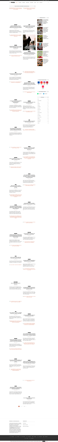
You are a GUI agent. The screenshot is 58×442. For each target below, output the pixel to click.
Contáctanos (24, 423)
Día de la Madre (43, 100)
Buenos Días (27, 2)
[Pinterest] (42, 0)
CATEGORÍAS (20, 2)
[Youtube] (43, 0)
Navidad (43, 118)
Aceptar (44, 441)
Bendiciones (43, 121)
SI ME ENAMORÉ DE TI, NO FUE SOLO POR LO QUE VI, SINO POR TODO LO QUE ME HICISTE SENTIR (29, 27)
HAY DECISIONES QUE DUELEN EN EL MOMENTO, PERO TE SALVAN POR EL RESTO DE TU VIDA (29, 288)
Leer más (47, 441)
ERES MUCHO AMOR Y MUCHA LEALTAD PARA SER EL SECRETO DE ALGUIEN (15, 186)
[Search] (48, 2)
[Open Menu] (9, 2)
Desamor (43, 103)
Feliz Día (35, 2)
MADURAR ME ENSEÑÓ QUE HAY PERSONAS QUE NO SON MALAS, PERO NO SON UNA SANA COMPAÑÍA (29, 53)
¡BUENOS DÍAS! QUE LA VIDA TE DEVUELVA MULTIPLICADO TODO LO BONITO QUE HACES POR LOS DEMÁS (16, 27)
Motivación (40, 2)
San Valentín (43, 115)
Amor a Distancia (43, 112)
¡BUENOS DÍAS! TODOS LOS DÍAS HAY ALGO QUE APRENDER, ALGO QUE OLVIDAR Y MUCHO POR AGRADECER (16, 340)
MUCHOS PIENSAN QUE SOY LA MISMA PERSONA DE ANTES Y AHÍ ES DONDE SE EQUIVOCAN (16, 47)
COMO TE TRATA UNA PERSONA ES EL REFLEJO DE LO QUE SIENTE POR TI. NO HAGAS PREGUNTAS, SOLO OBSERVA (29, 362)
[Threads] (48, 0)
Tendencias (23, 2)
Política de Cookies (25, 424)
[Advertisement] (29, 64)
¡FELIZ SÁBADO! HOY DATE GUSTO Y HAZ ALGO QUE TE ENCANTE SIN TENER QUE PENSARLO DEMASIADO (15, 129)
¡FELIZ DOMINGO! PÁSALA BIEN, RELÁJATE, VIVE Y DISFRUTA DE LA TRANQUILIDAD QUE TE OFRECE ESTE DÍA (45, 30)
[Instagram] (41, 0)
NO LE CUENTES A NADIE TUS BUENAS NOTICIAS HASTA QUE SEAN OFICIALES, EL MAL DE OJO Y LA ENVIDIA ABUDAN (29, 334)
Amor (37, 2)
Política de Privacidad (25, 426)
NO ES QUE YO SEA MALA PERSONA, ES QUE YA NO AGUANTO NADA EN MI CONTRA (15, 361)
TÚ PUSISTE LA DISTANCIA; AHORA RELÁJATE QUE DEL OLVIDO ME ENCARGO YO (29, 148)
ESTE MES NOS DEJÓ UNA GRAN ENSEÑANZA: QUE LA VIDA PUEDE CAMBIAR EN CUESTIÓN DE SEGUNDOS (29, 83)
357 (24, 406)
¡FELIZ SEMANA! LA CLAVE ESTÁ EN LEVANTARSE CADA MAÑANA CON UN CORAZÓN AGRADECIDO (16, 388)
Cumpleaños (31, 2)
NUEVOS (17, 2)
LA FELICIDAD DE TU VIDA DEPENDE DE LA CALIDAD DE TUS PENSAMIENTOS (15, 102)
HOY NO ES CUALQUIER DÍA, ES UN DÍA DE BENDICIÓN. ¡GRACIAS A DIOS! (45, 37)
